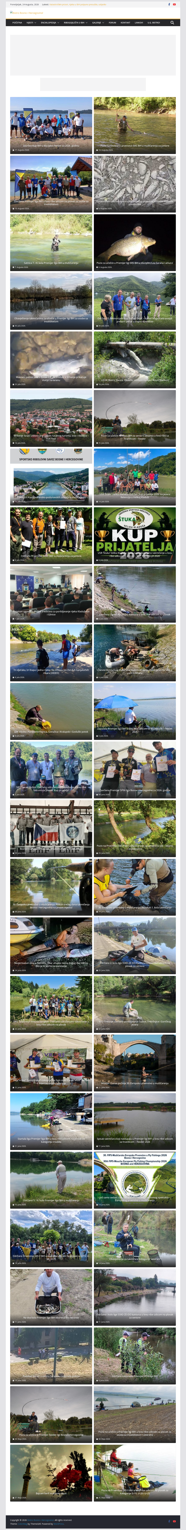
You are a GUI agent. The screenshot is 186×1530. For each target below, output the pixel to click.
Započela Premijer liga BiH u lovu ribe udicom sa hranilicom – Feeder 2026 (134, 730)
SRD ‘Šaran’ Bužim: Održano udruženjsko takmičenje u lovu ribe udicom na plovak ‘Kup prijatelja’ (51, 789)
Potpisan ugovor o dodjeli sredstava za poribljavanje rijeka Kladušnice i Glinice (51, 613)
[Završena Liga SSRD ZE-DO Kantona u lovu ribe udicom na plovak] (135, 594)
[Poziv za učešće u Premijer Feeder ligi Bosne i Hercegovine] (51, 1414)
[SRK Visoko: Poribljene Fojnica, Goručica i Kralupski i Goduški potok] (51, 711)
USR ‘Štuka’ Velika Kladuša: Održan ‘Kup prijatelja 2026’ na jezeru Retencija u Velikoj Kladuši (135, 496)
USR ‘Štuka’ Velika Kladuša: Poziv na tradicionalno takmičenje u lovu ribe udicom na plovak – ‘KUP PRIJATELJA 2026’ (135, 554)
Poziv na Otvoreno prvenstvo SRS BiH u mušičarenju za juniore (135, 145)
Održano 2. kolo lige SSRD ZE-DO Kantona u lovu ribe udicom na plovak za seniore (135, 965)
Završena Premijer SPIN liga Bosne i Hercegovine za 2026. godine (135, 790)
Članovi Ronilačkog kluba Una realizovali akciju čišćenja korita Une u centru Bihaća (135, 672)
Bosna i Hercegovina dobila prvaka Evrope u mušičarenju (51, 848)
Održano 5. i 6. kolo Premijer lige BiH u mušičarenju (51, 1200)
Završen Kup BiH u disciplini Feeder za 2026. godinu (74, 3)
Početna (17, 22)
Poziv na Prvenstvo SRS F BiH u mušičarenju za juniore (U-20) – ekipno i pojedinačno (135, 847)
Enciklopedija (48, 22)
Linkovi (139, 22)
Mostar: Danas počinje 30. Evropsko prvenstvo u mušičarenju (135, 1083)
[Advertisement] (93, 55)
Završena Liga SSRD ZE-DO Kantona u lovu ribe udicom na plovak (134, 614)
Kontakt (125, 22)
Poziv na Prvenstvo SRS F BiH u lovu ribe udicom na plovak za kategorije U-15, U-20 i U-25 (134, 1492)
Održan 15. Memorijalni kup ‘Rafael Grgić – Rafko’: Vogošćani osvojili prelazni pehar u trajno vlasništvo (135, 320)
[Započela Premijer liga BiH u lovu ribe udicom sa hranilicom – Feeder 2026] (135, 711)
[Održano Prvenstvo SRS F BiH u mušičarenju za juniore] (51, 535)
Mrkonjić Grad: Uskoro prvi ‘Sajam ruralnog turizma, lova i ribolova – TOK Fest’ (51, 437)
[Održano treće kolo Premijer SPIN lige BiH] (135, 1355)
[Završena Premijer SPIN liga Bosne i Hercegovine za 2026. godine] (135, 770)
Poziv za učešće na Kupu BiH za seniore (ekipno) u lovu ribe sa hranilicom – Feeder (135, 437)
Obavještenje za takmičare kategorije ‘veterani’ (134, 1259)
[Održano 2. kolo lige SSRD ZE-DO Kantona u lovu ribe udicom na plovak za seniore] (135, 945)
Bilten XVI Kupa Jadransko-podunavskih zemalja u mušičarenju (51, 497)
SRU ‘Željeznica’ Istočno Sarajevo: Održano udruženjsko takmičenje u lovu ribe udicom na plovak (51, 1023)
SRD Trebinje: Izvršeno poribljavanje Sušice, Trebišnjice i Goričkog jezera (135, 1023)
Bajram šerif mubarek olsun (51, 1493)
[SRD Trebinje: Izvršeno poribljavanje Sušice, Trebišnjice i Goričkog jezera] (135, 1004)
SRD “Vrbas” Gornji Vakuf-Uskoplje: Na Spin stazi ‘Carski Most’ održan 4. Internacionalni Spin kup (51, 1082)
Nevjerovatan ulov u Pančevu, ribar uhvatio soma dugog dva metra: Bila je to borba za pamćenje (51, 965)
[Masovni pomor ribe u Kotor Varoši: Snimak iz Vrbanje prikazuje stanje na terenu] (51, 360)
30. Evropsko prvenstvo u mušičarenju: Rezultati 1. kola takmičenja (134, 907)
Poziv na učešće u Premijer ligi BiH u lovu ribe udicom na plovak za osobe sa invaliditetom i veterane (135, 1433)
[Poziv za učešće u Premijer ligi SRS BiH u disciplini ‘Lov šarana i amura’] (135, 242)
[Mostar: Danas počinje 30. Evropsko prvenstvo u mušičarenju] (135, 1063)
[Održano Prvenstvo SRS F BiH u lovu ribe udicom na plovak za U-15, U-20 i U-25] (51, 1238)
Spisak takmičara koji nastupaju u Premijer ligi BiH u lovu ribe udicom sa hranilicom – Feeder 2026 (135, 1140)
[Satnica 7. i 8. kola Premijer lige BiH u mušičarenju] (51, 242)
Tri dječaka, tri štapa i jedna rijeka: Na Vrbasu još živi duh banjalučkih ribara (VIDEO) (51, 672)
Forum (112, 22)
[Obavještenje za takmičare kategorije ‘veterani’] (135, 1238)
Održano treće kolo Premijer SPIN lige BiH (135, 1376)
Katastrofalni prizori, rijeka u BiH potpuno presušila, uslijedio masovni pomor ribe (134, 203)
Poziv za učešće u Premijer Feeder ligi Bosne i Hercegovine (51, 1434)
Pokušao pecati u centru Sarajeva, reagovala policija (51, 1376)
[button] (34, 23)
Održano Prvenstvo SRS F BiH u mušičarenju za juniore (51, 556)
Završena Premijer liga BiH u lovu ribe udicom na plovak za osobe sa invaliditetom (51, 203)
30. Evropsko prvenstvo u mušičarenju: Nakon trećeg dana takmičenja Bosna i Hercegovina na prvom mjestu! (51, 906)
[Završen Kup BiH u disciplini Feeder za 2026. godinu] (51, 125)
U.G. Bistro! (154, 22)
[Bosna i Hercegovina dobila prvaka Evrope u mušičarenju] (51, 828)
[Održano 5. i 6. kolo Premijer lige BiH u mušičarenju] (51, 1180)
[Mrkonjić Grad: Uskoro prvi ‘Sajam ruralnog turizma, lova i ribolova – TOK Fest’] (51, 418)
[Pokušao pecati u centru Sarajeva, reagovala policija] (51, 1355)
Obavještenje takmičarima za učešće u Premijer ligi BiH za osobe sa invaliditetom (51, 320)
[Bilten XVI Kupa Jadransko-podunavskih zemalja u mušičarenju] (51, 477)
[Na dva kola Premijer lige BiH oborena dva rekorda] (51, 1297)
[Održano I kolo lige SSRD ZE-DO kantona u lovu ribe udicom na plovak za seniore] (135, 1297)
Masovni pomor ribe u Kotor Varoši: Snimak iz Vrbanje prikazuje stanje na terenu (51, 379)
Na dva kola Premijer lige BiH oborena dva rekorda (51, 1317)
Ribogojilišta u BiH (74, 22)
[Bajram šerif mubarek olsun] (51, 1473)
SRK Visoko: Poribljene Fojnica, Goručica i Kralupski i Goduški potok (51, 731)
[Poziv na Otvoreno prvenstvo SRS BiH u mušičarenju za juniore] (135, 125)
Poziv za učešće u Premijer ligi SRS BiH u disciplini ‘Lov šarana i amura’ (135, 263)
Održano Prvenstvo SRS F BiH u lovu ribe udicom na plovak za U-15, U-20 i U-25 (51, 1258)
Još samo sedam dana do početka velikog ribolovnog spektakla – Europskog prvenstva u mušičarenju (135, 1199)
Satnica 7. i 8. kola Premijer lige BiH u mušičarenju (51, 263)
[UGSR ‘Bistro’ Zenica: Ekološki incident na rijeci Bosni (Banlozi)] (135, 360)
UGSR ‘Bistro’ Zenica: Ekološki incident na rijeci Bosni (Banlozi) (135, 380)
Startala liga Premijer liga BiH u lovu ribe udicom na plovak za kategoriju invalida (51, 1140)
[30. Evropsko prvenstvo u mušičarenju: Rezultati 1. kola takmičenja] (135, 887)
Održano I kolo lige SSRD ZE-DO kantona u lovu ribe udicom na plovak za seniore (134, 1316)
